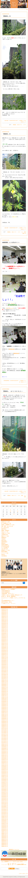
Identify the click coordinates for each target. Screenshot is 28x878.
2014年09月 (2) (4, 766)
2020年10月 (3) (4, 683)
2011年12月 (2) (4, 800)
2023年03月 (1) (4, 653)
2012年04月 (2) (4, 796)
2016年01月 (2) (4, 754)
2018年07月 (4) (4, 719)
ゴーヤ (24, 124)
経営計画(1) (3, 540)
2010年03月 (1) (4, 827)
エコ (25, 495)
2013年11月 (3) (4, 776)
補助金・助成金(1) (5, 530)
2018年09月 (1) (4, 717)
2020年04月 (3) (4, 691)
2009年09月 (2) (4, 836)
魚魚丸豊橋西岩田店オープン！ (8, 600)
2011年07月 (14, 504)
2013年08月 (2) (4, 780)
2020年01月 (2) (4, 694)
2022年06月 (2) (4, 661)
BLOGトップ (23, 121)
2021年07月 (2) (4, 673)
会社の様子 (6, 120)
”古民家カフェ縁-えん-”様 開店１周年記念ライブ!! (11, 595)
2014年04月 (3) (4, 772)
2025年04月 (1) (4, 626)
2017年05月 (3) (4, 736)
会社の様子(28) (4, 548)
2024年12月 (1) (4, 629)
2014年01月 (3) (4, 775)
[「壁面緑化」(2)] (14, 161)
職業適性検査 (11, 349)
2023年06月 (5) (4, 650)
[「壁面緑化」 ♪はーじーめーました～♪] (14, 434)
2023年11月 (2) (4, 644)
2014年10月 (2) (4, 765)
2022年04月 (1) (4, 664)
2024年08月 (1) (4, 633)
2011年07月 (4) (4, 807)
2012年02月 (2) (4, 799)
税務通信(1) (3, 537)
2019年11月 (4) (4, 697)
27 (14, 514)
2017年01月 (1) (4, 742)
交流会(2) (3, 538)
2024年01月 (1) (4, 641)
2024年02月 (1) (4, 640)
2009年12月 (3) (4, 832)
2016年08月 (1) (4, 748)
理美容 (25, 864)
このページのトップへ (23, 873)
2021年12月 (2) (4, 668)
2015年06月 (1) (4, 761)
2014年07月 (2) (4, 769)
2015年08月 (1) (4, 758)
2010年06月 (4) (4, 825)
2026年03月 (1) (4, 613)
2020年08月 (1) (4, 685)
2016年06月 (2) (4, 751)
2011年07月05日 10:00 (14, 491)
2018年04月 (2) (4, 724)
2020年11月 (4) (4, 681)
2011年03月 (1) (4, 812)
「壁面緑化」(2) (6, 134)
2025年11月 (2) (4, 619)
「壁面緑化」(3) (6, 16)
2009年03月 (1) (4, 844)
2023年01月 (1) (4, 654)
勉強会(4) (3, 543)
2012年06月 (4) (4, 793)
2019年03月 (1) (4, 708)
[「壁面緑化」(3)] (14, 27)
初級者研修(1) (4, 541)
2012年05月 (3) (4, 795)
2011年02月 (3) (4, 813)
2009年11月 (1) (4, 833)
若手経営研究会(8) (5, 546)
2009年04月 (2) (4, 843)
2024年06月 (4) (4, 636)
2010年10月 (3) (4, 819)
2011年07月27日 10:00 (14, 120)
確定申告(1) (3, 529)
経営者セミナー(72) (5, 550)
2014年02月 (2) (4, 773)
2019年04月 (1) (4, 707)
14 (17, 511)
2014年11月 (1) (4, 763)
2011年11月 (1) (4, 802)
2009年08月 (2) (4, 837)
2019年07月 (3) (4, 702)
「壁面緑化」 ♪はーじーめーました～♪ (12, 391)
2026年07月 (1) (4, 609)
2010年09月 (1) (4, 820)
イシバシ (12, 303)
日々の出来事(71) (5, 547)
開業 (22, 864)
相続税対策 (14, 861)
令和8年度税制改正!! (5, 590)
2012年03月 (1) (4, 798)
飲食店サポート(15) (5, 521)
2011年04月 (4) (4, 810)
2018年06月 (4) (4, 721)
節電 (25, 496)
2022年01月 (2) (4, 667)
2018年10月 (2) (4, 715)
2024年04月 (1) (4, 637)
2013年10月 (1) (4, 778)
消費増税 (21, 861)
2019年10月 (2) (4, 698)
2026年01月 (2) (4, 616)
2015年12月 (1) (4, 755)
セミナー (11, 864)
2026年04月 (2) (4, 612)
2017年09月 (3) (4, 731)
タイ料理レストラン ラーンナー (8, 603)
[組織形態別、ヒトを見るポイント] (14, 255)
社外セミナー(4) (4, 531)
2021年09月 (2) (4, 671)
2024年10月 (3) (4, 631)
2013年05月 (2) (4, 783)
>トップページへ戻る (23, 9)
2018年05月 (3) (4, 722)
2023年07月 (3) (4, 648)
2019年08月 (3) (4, 701)
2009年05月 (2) (4, 842)
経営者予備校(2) (4, 544)
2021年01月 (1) (4, 678)
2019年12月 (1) (4, 695)
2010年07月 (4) (4, 823)
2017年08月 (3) (4, 732)
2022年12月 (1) (4, 656)
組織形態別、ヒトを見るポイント (11, 242)
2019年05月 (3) (4, 705)
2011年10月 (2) (4, 803)
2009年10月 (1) (4, 834)
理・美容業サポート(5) (6, 523)
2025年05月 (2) (4, 624)
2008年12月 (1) (4, 846)
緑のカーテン (19, 124)
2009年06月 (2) (4, 840)
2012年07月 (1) (4, 792)
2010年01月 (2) (4, 830)
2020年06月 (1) (4, 688)
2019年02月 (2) (4, 710)
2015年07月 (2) (4, 759)
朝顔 (22, 495)
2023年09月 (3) (4, 647)
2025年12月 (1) (4, 617)
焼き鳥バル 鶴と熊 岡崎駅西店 (8, 596)
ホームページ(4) (4, 553)
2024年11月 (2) (4, 630)
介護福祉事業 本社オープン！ (8, 593)
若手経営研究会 (6, 380)
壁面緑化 (14, 124)
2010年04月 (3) (4, 826)
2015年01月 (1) (4, 762)
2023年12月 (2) (4, 643)
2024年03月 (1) (4, 639)
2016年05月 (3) (4, 752)
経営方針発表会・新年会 (6, 602)
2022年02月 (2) (4, 666)
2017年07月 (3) (4, 734)
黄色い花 (24, 233)
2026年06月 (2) (4, 610)
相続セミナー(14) (5, 536)
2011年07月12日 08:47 (14, 380)
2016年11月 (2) (4, 744)
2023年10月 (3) (4, 646)
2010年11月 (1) (4, 817)
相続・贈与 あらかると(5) (7, 526)
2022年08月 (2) (4, 660)
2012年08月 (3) (4, 790)
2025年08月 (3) (4, 622)
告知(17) (3, 554)
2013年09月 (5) (4, 779)
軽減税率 (18, 861)
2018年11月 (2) (4, 714)
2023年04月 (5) (4, 651)
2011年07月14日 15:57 (14, 227)
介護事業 (19, 864)
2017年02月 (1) (4, 741)
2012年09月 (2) (4, 789)
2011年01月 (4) (4, 815)
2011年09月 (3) (4, 805)
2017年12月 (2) (4, 728)
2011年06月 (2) (4, 809)
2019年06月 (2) (4, 704)
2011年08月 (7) (4, 806)
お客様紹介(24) (4, 534)
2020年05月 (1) (4, 690)
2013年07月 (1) (4, 782)
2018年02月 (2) (4, 725)
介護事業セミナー (8, 861)
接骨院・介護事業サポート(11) (7, 524)
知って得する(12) (5, 527)
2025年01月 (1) (4, 627)
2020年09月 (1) (4, 684)
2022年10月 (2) (4, 658)
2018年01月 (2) (4, 727)
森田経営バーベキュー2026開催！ (8, 589)
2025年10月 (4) (4, 620)
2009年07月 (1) (4, 839)
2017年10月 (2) (4, 729)
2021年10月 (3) (4, 670)
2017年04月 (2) (4, 738)
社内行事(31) (4, 555)
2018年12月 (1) (4, 712)
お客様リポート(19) (5, 533)
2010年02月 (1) (4, 829)
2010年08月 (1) (4, 822)
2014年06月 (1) (4, 771)
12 (10, 511)
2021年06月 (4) (4, 674)
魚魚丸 (2, 861)
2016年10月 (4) (4, 745)
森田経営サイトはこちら (14, 849)
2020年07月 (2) (4, 687)
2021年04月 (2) (4, 677)
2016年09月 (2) (4, 746)
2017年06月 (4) (4, 735)
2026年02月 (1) (4, 614)
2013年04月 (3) (4, 785)
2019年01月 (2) (4, 711)
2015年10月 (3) (4, 756)
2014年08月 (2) (4, 768)
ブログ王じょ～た (9, 308)
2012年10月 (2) (4, 788)
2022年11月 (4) (4, 657)
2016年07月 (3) (4, 749)
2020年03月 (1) (4, 693)
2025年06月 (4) (4, 623)
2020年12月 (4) (4, 680)
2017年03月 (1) (4, 739)
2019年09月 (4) (4, 700)
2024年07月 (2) (4, 634)
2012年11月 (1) (4, 786)
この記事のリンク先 (22, 120)
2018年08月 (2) (4, 718)
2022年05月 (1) (4, 663)
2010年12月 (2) (4, 816)
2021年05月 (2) (4, 676)
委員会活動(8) (4, 551)
